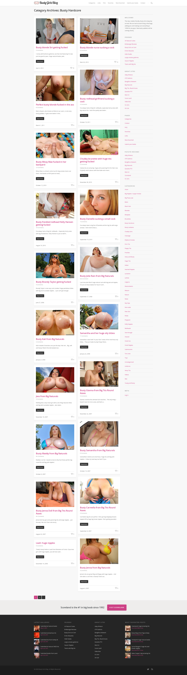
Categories (92, 3)
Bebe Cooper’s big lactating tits (141, 653)
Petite (126, 316)
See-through (128, 333)
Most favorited (120, 3)
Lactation (127, 274)
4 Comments (83, 104)
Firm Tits (127, 244)
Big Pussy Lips (129, 198)
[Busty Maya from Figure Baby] (128, 635)
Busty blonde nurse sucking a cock (97, 47)
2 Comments (39, 342)
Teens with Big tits (130, 64)
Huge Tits (128, 261)
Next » (43, 597)
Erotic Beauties (129, 51)
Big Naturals (128, 85)
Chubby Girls (128, 231)
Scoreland (128, 175)
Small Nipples (129, 345)
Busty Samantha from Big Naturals (97, 450)
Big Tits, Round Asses (131, 88)
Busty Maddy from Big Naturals (51, 453)
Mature (127, 290)
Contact (143, 3)
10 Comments (40, 227)
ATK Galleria (128, 78)
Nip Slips (127, 303)
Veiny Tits (128, 370)
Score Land (128, 98)
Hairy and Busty (129, 257)
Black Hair (128, 206)
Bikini (126, 202)
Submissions (128, 349)
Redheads (128, 328)
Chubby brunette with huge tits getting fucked (95, 160)
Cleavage (127, 236)
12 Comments (40, 167)
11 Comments (84, 336)
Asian (126, 189)
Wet (126, 379)
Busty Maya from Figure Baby (140, 633)
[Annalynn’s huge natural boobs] (128, 642)
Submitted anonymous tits (48, 633)
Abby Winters (129, 75)
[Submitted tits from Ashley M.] (36, 642)
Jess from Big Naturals (47, 396)
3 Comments (39, 399)
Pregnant (127, 320)
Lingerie (127, 282)
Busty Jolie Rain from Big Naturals (97, 275)
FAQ (104, 3)
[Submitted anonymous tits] (36, 635)
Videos (127, 375)
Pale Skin (127, 311)
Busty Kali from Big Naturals (50, 339)
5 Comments (39, 50)
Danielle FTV (128, 91)
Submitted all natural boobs (48, 626)
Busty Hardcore (129, 223)
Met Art (127, 95)
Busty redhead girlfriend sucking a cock (97, 100)
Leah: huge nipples (45, 542)
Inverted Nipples (130, 269)
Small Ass (128, 341)
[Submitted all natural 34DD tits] (36, 648)
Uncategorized (129, 362)
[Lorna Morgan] (128, 648)
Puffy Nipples (129, 324)
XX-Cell (127, 108)
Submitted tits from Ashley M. (49, 640)
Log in (126, 395)
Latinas (127, 278)
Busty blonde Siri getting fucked (52, 47)
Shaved (127, 337)
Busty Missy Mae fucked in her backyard (51, 163)
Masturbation (129, 286)
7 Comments (83, 221)
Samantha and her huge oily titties (97, 333)
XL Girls (127, 105)
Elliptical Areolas (130, 240)
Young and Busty (130, 383)
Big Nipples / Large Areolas (133, 194)
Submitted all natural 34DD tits (49, 646)
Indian (126, 265)
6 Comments (83, 50)
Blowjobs (127, 215)
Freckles (127, 253)
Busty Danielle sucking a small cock (97, 218)
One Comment (84, 279)
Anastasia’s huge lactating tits (140, 626)
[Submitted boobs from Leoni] (36, 655)
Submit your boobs (132, 3)
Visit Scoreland (116, 607)
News (126, 299)
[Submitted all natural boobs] (36, 628)
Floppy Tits (128, 248)
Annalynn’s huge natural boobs (141, 640)
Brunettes (128, 219)
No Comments (40, 456)
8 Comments (39, 107)
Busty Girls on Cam (130, 47)
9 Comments (83, 453)
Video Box (128, 102)
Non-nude (128, 307)
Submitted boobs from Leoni (48, 653)
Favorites (110, 3)
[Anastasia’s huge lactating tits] (128, 628)
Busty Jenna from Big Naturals (95, 567)
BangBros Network (130, 81)
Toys (126, 358)
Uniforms (127, 366)
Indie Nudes (128, 54)
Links (99, 3)
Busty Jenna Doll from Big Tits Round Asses (54, 512)
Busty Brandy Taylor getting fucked (53, 281)
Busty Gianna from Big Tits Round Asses (97, 392)
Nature (127, 295)
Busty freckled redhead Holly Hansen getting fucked (54, 223)
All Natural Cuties (130, 41)
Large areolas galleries (132, 57)
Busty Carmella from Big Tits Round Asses (97, 509)
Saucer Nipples (129, 61)
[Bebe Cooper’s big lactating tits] (128, 655)
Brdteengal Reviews (131, 44)
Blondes (127, 210)
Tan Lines (128, 354)
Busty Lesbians (129, 227)
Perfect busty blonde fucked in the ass (55, 104)
